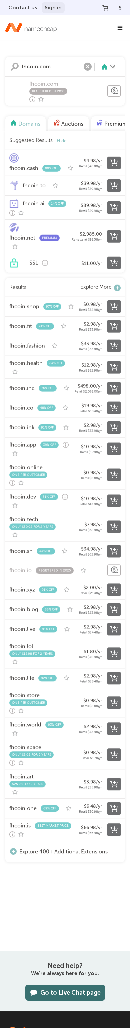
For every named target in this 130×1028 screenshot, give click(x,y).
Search (15, 67)
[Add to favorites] (41, 99)
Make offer (114, 91)
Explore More (95, 287)
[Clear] (88, 67)
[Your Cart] (105, 7)
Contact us (22, 7)
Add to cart (114, 163)
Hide (62, 140)
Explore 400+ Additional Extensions (63, 852)
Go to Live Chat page (70, 992)
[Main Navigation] (120, 28)
